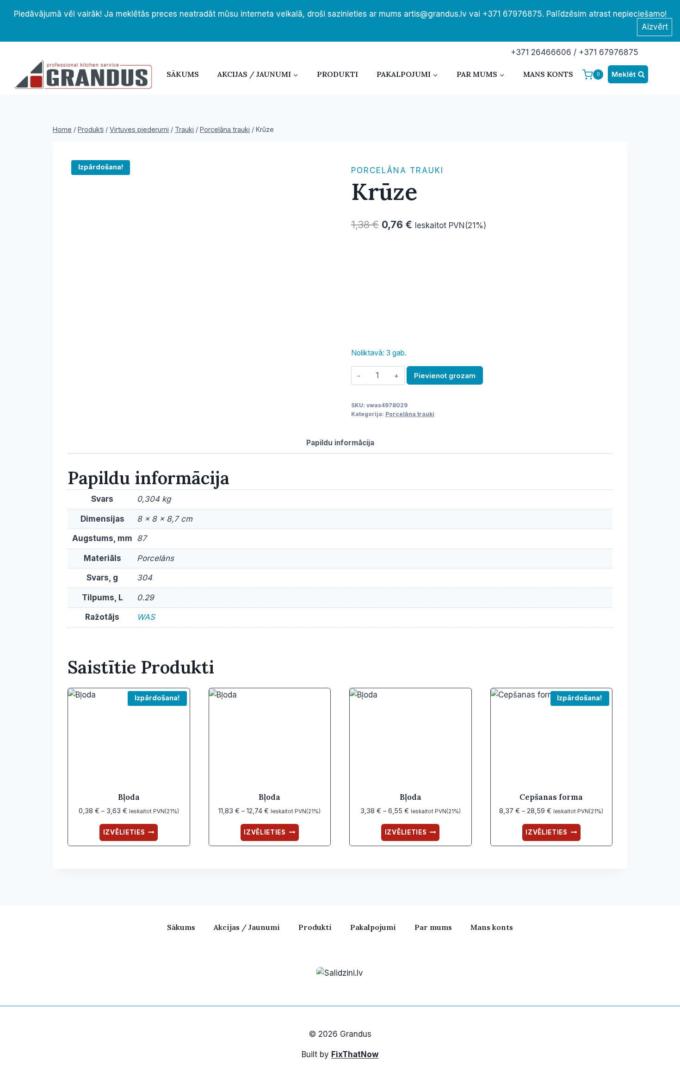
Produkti (337, 74)
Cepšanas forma (551, 797)
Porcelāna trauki (397, 170)
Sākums (183, 74)
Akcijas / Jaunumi (247, 927)
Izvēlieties (124, 832)
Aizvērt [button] (655, 26)
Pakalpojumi (373, 927)
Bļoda (129, 797)
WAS (146, 617)
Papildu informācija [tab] (340, 442)
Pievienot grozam (445, 375)
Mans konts (548, 74)
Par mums (433, 927)
